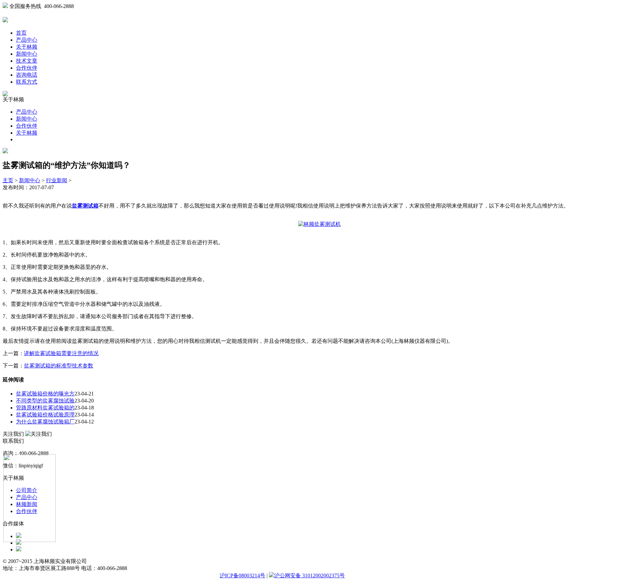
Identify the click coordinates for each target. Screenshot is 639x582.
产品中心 (26, 40)
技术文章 (26, 61)
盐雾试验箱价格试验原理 (45, 414)
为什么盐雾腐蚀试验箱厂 (45, 421)
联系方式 (26, 82)
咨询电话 (26, 75)
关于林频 (26, 47)
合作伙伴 (26, 68)
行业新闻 (56, 180)
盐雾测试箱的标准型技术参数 (58, 365)
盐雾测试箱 (85, 206)
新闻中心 (26, 54)
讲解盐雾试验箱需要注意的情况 (61, 353)
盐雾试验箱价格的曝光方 (45, 393)
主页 (8, 180)
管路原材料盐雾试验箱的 (45, 407)
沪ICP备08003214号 (242, 575)
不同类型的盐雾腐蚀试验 (45, 400)
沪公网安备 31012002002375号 (309, 575)
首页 (21, 33)
